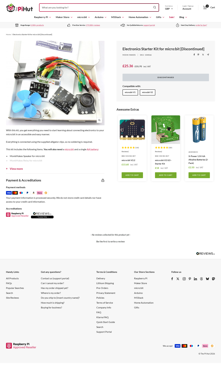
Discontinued (166, 77)
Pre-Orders (102, 287)
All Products (12, 278)
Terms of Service (104, 302)
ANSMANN (193, 152)
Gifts (158, 17)
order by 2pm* (201, 25)
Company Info (103, 307)
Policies (100, 297)
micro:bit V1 (130, 92)
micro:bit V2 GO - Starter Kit (163, 162)
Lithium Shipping (105, 283)
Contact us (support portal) (55, 278)
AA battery (92, 149)
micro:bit (82, 17)
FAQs (9, 283)
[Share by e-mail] (208, 55)
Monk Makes (129, 55)
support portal (149, 25)
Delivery (100, 278)
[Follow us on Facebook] (172, 278)
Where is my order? (51, 292)
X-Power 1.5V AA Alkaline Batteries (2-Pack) (198, 159)
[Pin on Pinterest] (198, 55)
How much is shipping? (52, 302)
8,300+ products (37, 25)
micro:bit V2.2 (128, 160)
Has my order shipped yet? (54, 287)
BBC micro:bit (129, 156)
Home (8, 34)
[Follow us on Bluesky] (207, 278)
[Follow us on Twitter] (178, 279)
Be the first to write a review (110, 241)
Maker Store (62, 17)
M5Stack (116, 17)
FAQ (98, 312)
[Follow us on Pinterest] (190, 278)
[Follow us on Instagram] (184, 278)
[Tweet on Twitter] (203, 55)
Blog (181, 17)
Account (187, 8)
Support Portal (104, 331)
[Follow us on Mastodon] (213, 278)
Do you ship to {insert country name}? (60, 297)
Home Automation (138, 17)
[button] (110, 241)
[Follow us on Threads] (201, 278)
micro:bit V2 (147, 92)
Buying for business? (51, 307)
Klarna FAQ (102, 317)
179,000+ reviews (93, 25)
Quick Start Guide (105, 322)
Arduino (99, 17)
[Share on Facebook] (194, 55)
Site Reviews (12, 297)
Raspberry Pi (41, 17)
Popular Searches (15, 287)
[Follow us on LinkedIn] (195, 278)
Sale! (172, 17)
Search (9, 292)
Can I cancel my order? (52, 283)
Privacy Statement (105, 292)
